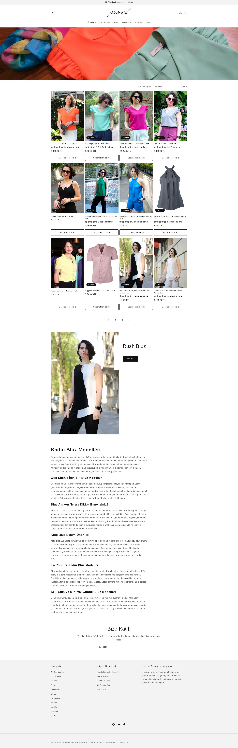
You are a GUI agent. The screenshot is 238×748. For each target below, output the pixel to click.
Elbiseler (54, 694)
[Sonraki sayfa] (129, 320)
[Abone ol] (138, 647)
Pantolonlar (56, 698)
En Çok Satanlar (58, 672)
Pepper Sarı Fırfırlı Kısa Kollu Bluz (65, 291)
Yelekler (54, 707)
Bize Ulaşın (101, 690)
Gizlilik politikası (111, 742)
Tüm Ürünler (56, 676)
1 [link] (109, 320)
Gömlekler (55, 690)
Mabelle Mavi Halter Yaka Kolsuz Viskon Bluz (135, 217)
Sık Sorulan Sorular (105, 685)
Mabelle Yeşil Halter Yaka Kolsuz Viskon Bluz (101, 217)
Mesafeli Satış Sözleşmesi (108, 672)
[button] (53, 13)
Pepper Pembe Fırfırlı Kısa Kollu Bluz (100, 291)
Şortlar (54, 716)
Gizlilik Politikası (103, 681)
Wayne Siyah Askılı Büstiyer (62, 216)
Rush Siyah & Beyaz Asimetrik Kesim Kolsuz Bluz (134, 292)
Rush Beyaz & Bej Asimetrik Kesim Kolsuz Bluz (168, 292)
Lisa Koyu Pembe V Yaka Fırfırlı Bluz (134, 144)
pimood (59, 742)
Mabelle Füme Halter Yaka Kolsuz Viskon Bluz (170, 217)
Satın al (130, 359)
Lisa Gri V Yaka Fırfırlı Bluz (165, 144)
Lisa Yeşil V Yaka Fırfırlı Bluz (97, 144)
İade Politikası (103, 676)
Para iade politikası (96, 742)
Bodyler (54, 685)
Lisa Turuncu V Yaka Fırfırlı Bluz (64, 144)
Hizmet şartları (124, 742)
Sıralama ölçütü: (144, 87)
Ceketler (54, 711)
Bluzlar (54, 681)
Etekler (54, 703)
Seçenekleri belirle (67, 158)
